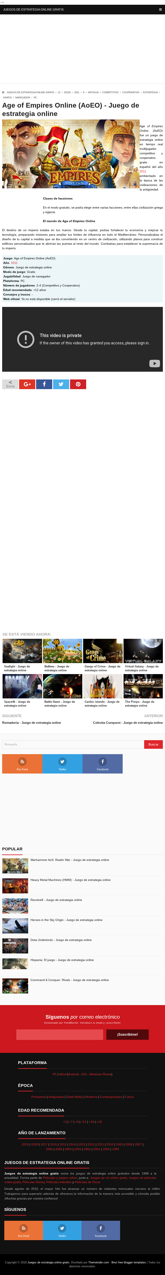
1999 (115, 1149)
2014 (72, 1144)
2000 (106, 1149)
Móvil (62, 1074)
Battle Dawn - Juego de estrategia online (59, 703)
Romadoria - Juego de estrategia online (31, 722)
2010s (67, 92)
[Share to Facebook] (44, 384)
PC (35, 97)
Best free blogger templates (129, 1262)
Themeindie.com (98, 1262)
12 (59, 92)
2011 (76, 92)
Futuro (129, 1097)
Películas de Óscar (87, 1182)
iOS (84, 1074)
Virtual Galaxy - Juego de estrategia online (142, 668)
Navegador (22, 97)
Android (73, 1074)
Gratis (7, 97)
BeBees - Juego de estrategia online (56, 668)
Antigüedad (56, 1097)
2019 (25, 1144)
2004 (68, 1149)
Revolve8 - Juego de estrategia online (56, 900)
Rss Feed (22, 769)
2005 (58, 1149)
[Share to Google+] (27, 384)
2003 (77, 1149)
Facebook (102, 769)
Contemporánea (111, 1097)
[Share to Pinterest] (78, 384)
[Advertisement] (82, 50)
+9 (77, 1121)
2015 (63, 1144)
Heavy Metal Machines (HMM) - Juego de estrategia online (71, 880)
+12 (83, 1121)
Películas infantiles (59, 1182)
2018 (34, 1144)
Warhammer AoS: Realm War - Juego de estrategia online (70, 860)
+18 (99, 1121)
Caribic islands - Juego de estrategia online (102, 703)
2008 (128, 1144)
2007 (138, 1144)
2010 (110, 1144)
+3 (65, 1121)
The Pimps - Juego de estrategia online (139, 703)
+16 (91, 1121)
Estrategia (150, 92)
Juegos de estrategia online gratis (33, 9)
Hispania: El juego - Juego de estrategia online (62, 960)
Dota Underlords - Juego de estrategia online (61, 940)
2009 (119, 1144)
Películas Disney (34, 1182)
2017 (44, 1144)
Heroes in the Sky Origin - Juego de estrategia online (66, 920)
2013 (81, 1144)
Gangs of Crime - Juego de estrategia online (102, 668)
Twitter (62, 769)
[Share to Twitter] (61, 384)
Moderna (91, 1097)
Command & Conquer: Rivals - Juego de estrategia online (70, 980)
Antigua (93, 92)
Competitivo (110, 92)
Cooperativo (130, 92)
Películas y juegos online (60, 1177)
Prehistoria (38, 1097)
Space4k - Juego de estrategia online (17, 703)
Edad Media (74, 1097)
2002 (87, 1149)
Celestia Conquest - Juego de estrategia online (128, 722)
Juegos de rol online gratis (108, 1177)
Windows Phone (100, 1074)
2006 (49, 1149)
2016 (53, 1144)
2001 (96, 1149)
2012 (91, 1144)
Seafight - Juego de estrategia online (17, 668)
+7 (71, 1121)
